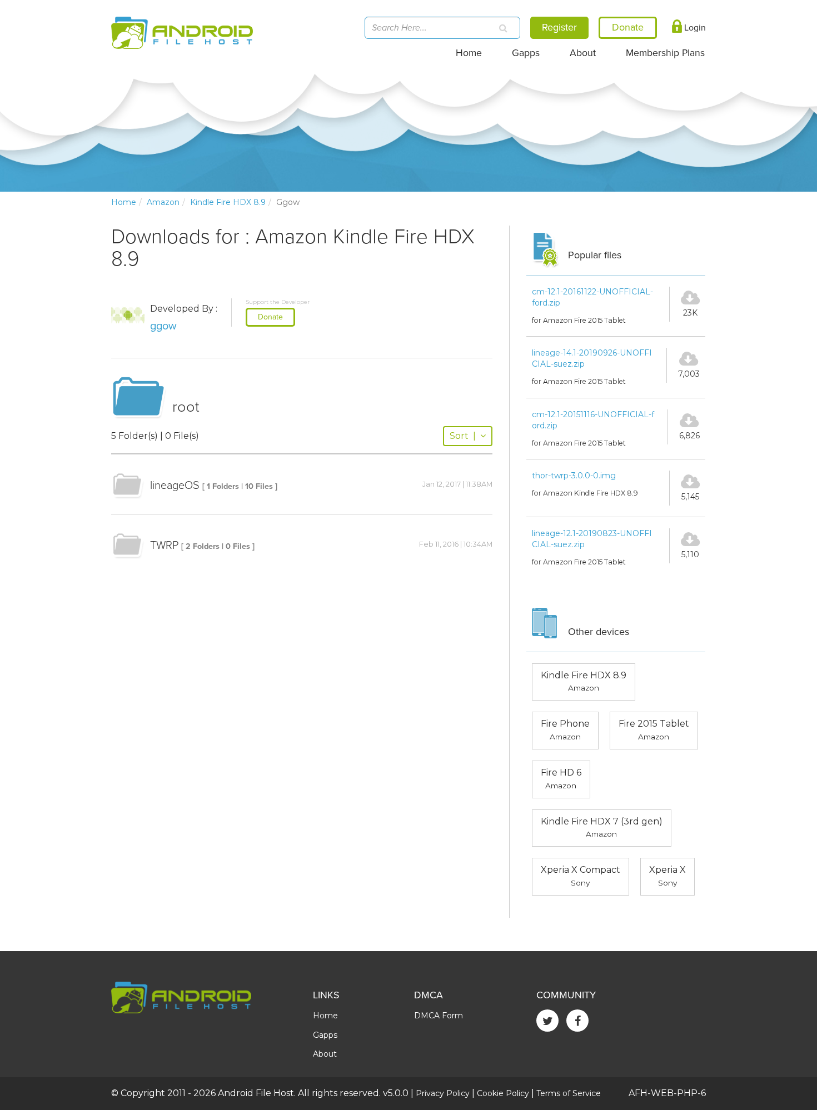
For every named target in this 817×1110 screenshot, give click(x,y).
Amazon (163, 202)
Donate (270, 317)
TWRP (164, 545)
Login (694, 27)
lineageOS (175, 485)
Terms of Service (568, 1093)
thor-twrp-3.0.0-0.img (574, 476)
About (583, 53)
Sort (463, 436)
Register (559, 27)
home (123, 202)
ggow (163, 326)
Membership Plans (665, 53)
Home (469, 53)
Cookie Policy (503, 1093)
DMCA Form (438, 1016)
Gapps (526, 53)
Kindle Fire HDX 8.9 (228, 202)
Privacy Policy (443, 1093)
